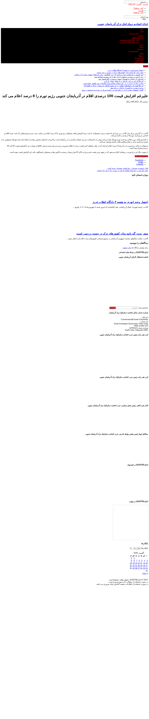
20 (139, 566)
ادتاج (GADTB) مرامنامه (129, 42)
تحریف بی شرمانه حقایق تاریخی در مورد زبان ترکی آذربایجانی (122, 171)
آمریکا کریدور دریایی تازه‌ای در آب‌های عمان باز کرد (123, 81)
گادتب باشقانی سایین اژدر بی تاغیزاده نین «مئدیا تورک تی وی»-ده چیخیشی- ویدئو (112, 90)
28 (136, 568)
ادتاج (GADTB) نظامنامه (129, 40)
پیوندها (141, 56)
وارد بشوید (127, 248)
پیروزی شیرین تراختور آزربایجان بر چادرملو (126, 88)
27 (139, 568)
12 (141, 563)
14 (136, 563)
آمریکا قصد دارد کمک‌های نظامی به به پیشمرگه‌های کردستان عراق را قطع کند (113, 86)
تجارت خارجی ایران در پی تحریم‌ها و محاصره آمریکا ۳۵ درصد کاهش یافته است (113, 83)
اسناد (141, 47)
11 (144, 563)
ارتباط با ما (139, 58)
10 (147, 563)
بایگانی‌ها (144, 548)
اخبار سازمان (134, 34)
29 (134, 568)
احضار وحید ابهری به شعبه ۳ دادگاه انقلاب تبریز (125, 70)
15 (134, 563)
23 (131, 566)
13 (139, 563)
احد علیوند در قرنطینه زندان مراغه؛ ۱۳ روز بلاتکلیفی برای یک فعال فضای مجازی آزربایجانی (108, 75)
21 (136, 566)
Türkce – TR (138, 13)
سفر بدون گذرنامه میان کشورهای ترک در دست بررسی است (120, 72)
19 (141, 566)
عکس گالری (138, 62)
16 (131, 563)
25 (144, 568)
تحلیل (141, 53)
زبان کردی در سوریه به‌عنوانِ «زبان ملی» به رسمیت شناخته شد (118, 77)
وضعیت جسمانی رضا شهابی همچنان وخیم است (127, 168)
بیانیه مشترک (134, 51)
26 (141, 568)
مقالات (140, 36)
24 (147, 568)
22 (134, 566)
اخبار (141, 31)
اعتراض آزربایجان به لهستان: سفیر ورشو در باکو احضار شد (120, 79)
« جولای (145, 573)
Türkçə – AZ (138, 8)
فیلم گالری (139, 60)
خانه (141, 29)
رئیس (141, 45)
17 (147, 566)
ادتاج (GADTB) (137, 38)
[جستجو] (147, 2)
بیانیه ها (140, 49)
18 (144, 566)
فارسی (140, 11)
